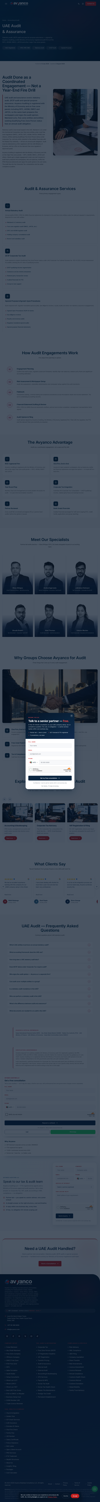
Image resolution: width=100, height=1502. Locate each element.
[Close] (71, 715)
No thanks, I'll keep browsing (50, 786)
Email (30, 750)
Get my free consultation (48, 778)
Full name (32, 742)
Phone (30, 758)
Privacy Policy (52, 1497)
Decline (65, 1496)
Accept (75, 1496)
